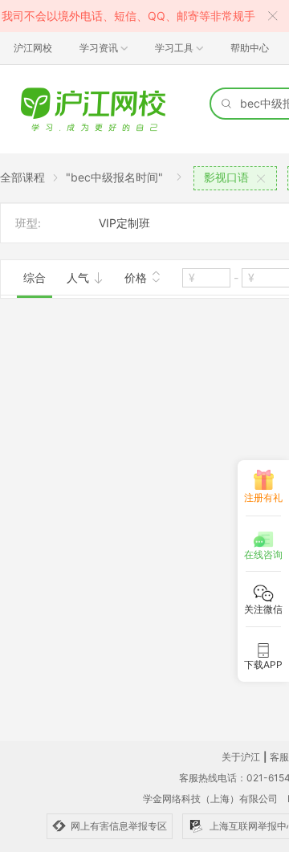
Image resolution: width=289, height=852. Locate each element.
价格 (137, 277)
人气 (79, 277)
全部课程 (22, 177)
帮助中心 (249, 48)
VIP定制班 (124, 223)
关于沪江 (241, 757)
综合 (34, 277)
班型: (28, 223)
